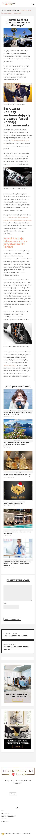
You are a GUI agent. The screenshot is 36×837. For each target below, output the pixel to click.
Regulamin (5, 813)
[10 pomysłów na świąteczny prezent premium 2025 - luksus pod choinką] (18, 461)
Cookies (4, 819)
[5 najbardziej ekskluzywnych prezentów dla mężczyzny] (18, 500)
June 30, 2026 (7, 447)
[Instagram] (14, 794)
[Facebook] (11, 794)
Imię (5, 603)
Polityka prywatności (8, 816)
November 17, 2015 (9, 505)
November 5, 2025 (9, 477)
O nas (3, 811)
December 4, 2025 (9, 567)
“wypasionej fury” (10, 365)
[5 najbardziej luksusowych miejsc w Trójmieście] (18, 519)
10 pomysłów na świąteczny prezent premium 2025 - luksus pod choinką (17, 475)
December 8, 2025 (9, 416)
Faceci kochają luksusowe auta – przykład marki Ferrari (15, 242)
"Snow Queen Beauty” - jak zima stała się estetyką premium (18, 413)
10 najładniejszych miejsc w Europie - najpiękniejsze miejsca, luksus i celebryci (18, 444)
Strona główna (6, 10)
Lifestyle (16, 10)
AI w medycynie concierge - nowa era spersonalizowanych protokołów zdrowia (17, 563)
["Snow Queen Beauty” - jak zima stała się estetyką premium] (18, 399)
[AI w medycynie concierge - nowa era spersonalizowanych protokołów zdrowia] (18, 549)
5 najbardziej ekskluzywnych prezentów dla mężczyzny (15, 502)
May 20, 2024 (7, 535)
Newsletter (5, 822)
